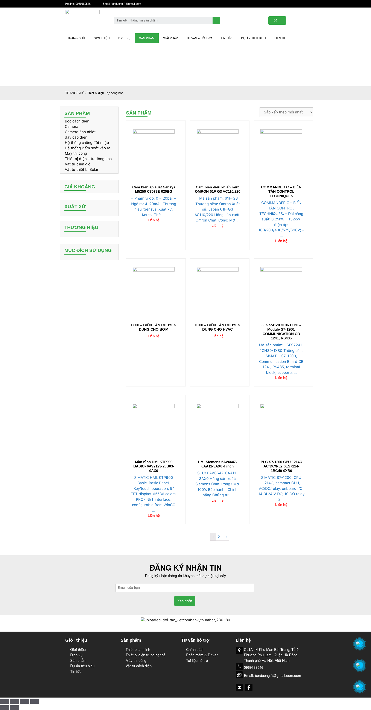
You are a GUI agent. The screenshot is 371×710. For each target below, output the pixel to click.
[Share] (14, 701)
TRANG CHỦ (76, 38)
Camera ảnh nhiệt (80, 132)
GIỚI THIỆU (102, 38)
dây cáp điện (76, 137)
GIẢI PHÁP (170, 38)
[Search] (216, 20)
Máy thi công (76, 153)
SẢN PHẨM (146, 38)
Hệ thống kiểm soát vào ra (87, 148)
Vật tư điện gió (77, 164)
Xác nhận (184, 601)
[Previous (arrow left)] (4, 707)
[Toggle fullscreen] (24, 701)
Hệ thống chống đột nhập (87, 142)
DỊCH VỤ (124, 38)
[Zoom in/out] (34, 701)
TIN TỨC (227, 38)
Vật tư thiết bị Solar (81, 169)
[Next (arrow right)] (14, 707)
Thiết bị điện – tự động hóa (88, 159)
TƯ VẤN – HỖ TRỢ (199, 38)
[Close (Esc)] (4, 701)
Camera (71, 126)
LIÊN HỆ (280, 38)
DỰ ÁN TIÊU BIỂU (253, 38)
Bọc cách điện (77, 121)
